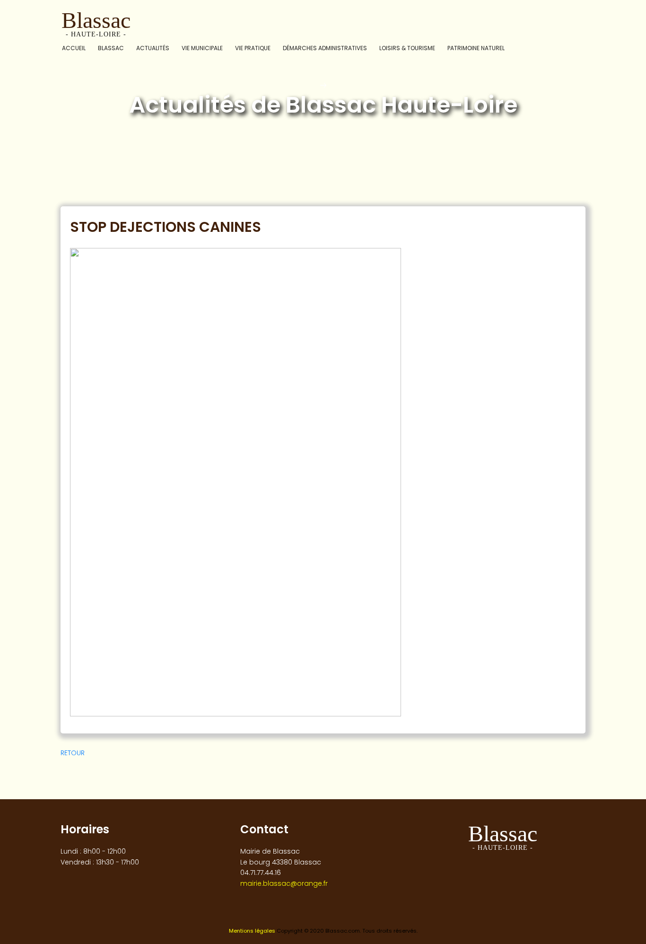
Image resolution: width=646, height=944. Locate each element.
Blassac (111, 48)
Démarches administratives (325, 48)
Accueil (74, 48)
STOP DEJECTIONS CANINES (165, 227)
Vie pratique (253, 48)
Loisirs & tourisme (407, 48)
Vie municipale (202, 48)
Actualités (152, 48)
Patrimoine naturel (476, 48)
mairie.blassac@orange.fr (284, 883)
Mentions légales (252, 931)
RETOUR (73, 753)
